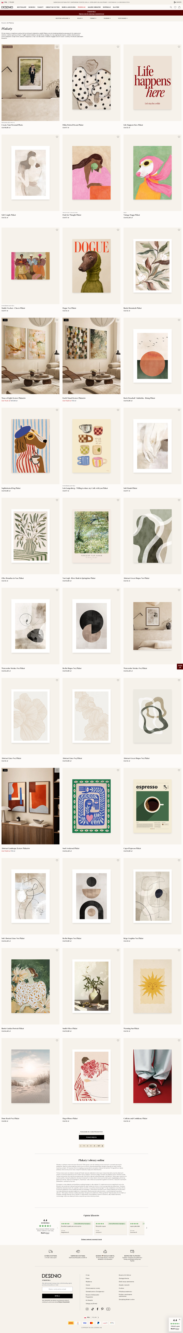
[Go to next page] (102, 1146)
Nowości (32, 7)
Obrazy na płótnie (53, 7)
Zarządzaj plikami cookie (126, 1299)
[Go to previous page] (80, 1146)
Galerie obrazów (94, 7)
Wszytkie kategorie (62, 18)
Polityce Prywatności (63, 1302)
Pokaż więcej (91, 1137)
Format (92, 18)
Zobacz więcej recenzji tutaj (91, 1239)
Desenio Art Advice (125, 1275)
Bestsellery (21, 7)
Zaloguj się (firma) (91, 1303)
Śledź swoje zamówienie (126, 1281)
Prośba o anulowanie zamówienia (125, 1295)
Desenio (4, 23)
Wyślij (57, 1296)
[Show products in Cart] (179, 7)
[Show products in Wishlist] (175, 7)
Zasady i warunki (124, 1285)
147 (99, 1146)
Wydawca (89, 1281)
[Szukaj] (171, 7)
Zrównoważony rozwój (93, 1288)
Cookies (121, 1288)
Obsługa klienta (124, 1278)
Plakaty (40, 7)
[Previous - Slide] (57, 1227)
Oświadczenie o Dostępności (95, 1291)
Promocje (81, 7)
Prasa (87, 1278)
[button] (175, 1324)
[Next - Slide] (146, 1227)
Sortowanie (122, 18)
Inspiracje (107, 7)
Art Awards (89, 1300)
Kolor (79, 18)
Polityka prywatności (125, 1291)
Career (88, 1285)
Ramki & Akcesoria (69, 7)
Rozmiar (106, 18)
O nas (88, 1275)
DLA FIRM (116, 7)
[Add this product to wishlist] (57, 46)
